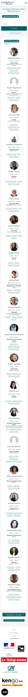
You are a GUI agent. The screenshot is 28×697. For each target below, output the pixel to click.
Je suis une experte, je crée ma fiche (14, 620)
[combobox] (14, 18)
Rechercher (14, 28)
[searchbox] (14, 20)
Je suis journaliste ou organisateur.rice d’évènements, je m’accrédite (14, 614)
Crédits (14, 636)
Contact (14, 629)
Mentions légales (13, 633)
